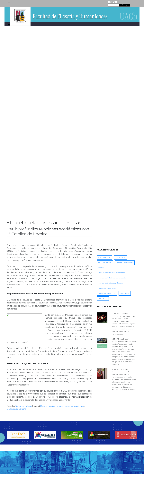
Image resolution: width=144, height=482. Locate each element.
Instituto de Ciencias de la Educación (111, 273)
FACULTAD (101, 268)
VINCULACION (124, 293)
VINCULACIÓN (102, 298)
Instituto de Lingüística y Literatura (110, 283)
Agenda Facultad (104, 257)
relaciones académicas (74, 406)
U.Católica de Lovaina (16, 409)
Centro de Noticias (23, 406)
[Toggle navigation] (9, 2)
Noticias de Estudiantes (106, 293)
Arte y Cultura (120, 257)
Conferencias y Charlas (125, 262)
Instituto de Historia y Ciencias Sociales (112, 278)
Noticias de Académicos (106, 288)
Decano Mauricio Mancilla (51, 406)
